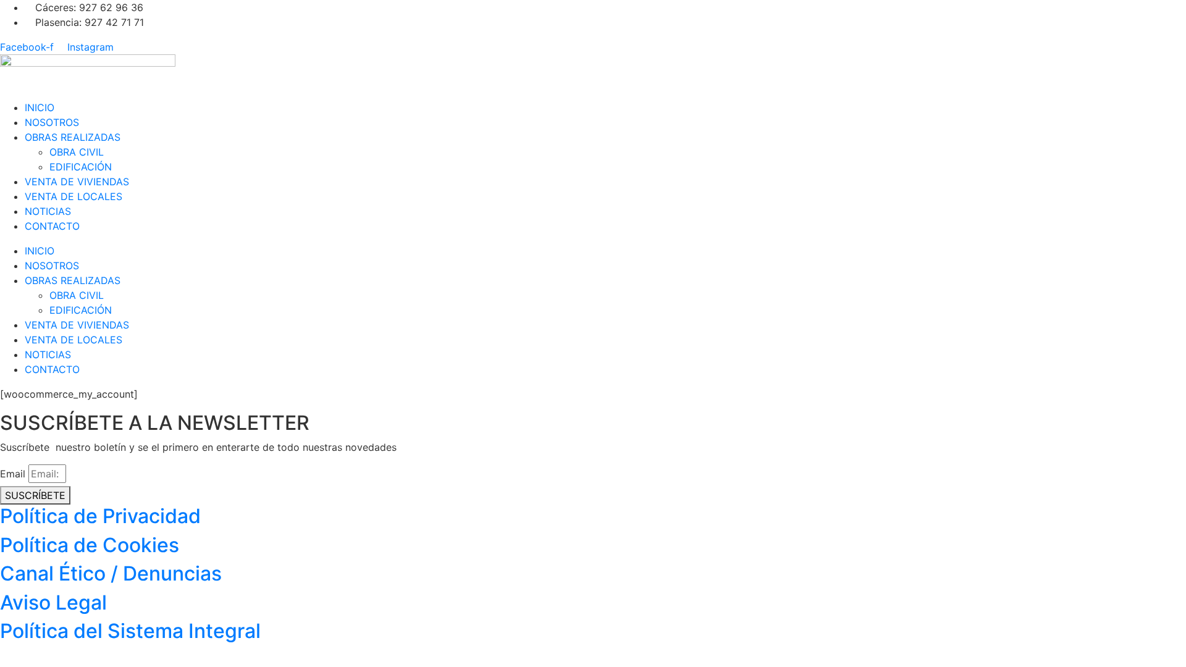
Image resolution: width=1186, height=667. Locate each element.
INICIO (39, 107)
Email (12, 474)
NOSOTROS (52, 122)
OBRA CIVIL (76, 152)
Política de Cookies (89, 545)
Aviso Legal (53, 602)
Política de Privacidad (100, 516)
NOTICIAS (48, 211)
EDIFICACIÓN (80, 167)
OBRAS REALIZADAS (72, 137)
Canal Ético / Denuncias (111, 573)
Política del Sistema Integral (130, 631)
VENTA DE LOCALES (73, 196)
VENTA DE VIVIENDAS (77, 181)
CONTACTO (52, 226)
